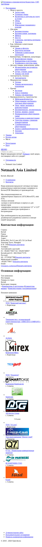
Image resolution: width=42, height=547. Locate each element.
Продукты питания (22, 50)
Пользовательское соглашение (18, 535)
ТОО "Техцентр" (12, 375)
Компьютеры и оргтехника (25, 61)
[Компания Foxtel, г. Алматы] (16, 478)
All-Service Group (12, 413)
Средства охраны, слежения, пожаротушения (26, 121)
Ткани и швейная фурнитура (26, 129)
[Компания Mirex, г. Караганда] (17, 351)
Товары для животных (24, 95)
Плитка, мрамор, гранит (24, 112)
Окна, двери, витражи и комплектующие (24, 106)
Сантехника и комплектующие (27, 118)
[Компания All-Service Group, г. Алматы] (17, 411)
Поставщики (11, 8)
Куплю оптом (11, 137)
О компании (10, 180)
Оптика (18, 82)
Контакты (9, 182)
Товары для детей (22, 74)
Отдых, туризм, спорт (23, 72)
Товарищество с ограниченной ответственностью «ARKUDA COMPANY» (23, 320)
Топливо (18, 131)
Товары (9, 135)
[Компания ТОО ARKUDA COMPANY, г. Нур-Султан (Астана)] (11, 317)
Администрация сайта (14, 533)
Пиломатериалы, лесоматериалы (28, 110)
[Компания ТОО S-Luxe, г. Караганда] (17, 423)
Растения (18, 91)
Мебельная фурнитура (24, 99)
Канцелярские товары (23, 59)
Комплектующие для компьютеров (22, 288)
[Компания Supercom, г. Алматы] (17, 395)
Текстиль (18, 42)
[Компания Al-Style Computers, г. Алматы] (11, 336)
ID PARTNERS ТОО (14, 463)
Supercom (9, 397)
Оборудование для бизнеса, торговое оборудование (26, 102)
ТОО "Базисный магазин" (16, 303)
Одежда (18, 23)
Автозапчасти (20, 78)
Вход (8, 145)
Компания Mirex (12, 353)
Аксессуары (19, 12)
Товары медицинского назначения (24, 85)
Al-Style (9, 338)
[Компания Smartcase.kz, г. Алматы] (17, 382)
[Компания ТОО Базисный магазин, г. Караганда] (17, 301)
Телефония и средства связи (26, 63)
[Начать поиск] (24, 152)
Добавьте (26, 154)
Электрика (19, 133)
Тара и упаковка (21, 93)
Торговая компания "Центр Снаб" (19, 437)
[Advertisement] (21, 506)
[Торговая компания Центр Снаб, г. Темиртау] (17, 435)
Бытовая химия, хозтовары (25, 33)
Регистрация (11, 143)
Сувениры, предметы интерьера (27, 40)
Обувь (17, 21)
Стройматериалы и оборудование (22, 125)
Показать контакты (16, 245)
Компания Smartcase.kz (15, 384)
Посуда (18, 38)
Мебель (18, 36)
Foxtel (8, 480)
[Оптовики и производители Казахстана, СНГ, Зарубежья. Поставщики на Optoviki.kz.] (21, 4)
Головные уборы (21, 14)
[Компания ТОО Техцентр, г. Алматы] (14, 373)
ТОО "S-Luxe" (11, 425)
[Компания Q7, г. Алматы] (12, 448)
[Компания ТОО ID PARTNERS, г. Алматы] (17, 461)
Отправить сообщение (9, 266)
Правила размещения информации (19, 537)
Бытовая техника (21, 31)
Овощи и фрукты (22, 48)
